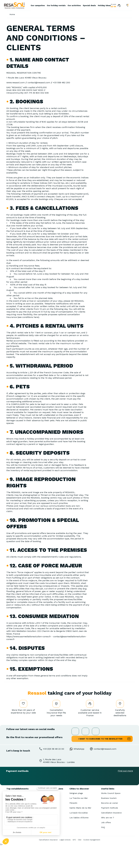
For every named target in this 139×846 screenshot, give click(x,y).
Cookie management (91, 840)
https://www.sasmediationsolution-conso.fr (28, 636)
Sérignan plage (76, 793)
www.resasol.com (15, 82)
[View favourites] (127, 5)
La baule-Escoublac (79, 813)
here (36, 317)
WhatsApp (79, 749)
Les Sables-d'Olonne (79, 817)
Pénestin (73, 803)
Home (12, 14)
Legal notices (65, 840)
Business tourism (109, 798)
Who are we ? (107, 817)
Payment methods (109, 808)
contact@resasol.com (105, 749)
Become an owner (109, 803)
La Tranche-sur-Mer (79, 798)
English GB (130, 6)
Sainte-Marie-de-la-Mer (80, 808)
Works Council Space (110, 793)
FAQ (103, 827)
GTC (74, 840)
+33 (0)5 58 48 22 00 (53, 749)
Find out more (125, 771)
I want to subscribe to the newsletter (100, 739)
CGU (79, 840)
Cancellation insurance (111, 813)
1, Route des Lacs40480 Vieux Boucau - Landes (59, 760)
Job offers (106, 822)
